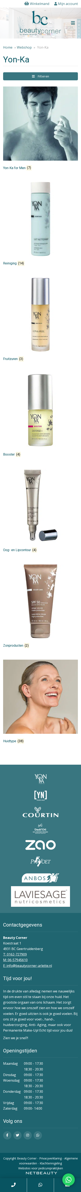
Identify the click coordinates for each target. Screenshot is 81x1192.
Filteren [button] (42, 76)
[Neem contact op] (68, 1179)
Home (7, 47)
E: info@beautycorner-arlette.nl (27, 965)
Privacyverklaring (50, 1158)
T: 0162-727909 (15, 954)
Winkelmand (39, 3)
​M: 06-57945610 (15, 960)
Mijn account (67, 3)
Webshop (24, 47)
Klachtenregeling (51, 1163)
